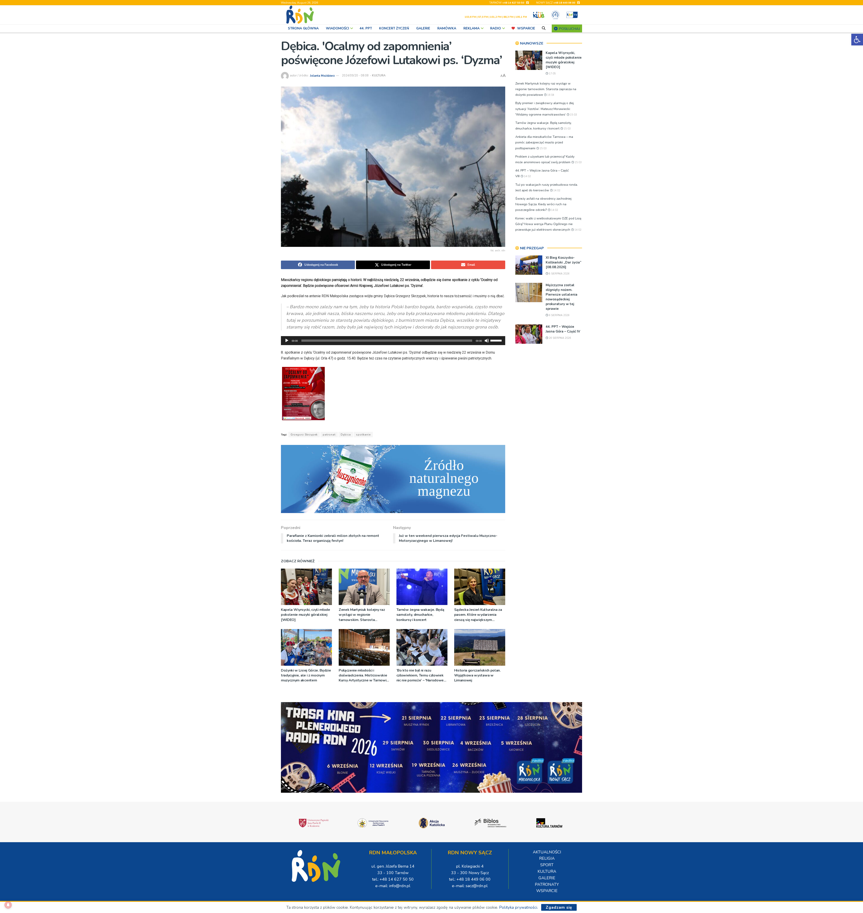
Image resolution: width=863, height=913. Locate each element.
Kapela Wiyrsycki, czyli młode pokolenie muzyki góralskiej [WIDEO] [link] (305, 614)
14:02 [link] (527, 176)
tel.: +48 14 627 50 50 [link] (393, 879)
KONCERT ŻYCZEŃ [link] (394, 28)
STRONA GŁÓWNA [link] (303, 28)
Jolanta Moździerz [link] (322, 76)
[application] (393, 340)
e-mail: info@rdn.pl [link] (392, 885)
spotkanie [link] (363, 434)
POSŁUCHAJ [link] (569, 28)
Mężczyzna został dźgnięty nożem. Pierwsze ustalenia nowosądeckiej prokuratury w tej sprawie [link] (561, 297)
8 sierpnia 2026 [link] (558, 273)
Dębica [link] (346, 434)
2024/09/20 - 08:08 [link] (355, 76)
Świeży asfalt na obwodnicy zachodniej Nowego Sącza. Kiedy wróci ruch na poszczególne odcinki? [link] (543, 204)
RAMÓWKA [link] (446, 28)
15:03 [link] (573, 114)
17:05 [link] (552, 73)
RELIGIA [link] (547, 858)
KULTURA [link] (379, 76)
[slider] (496, 340)
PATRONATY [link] (547, 884)
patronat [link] (329, 434)
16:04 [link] (550, 95)
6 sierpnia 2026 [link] (558, 315)
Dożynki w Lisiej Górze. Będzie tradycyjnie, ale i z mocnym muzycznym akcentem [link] (306, 675)
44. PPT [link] (366, 28)
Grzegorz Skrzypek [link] (304, 434)
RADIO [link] (495, 28)
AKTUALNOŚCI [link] (547, 852)
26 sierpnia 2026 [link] (559, 338)
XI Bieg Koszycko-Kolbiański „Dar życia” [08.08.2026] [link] (563, 262)
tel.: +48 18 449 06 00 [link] (470, 879)
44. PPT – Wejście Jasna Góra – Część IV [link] (563, 329)
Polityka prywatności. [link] (518, 907)
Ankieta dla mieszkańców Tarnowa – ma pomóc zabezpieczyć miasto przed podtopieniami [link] (544, 142)
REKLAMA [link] (471, 28)
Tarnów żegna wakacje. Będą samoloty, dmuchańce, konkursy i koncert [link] (420, 614)
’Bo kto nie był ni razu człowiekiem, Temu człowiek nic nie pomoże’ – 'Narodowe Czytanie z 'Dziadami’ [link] (420, 675)
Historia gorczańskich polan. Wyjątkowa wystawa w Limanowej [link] (477, 675)
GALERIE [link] (423, 28)
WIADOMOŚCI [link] (337, 28)
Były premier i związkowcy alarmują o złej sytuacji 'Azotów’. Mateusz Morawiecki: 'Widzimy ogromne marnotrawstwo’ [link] (544, 108)
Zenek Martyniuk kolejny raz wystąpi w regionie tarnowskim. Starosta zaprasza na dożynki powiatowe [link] (362, 614)
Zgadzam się (559, 907)
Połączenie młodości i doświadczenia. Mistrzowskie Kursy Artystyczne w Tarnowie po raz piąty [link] (364, 675)
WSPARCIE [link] (526, 28)
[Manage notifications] (8, 905)
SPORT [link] (547, 865)
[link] (857, 39)
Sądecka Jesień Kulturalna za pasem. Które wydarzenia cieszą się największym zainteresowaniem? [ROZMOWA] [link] (478, 614)
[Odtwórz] (287, 340)
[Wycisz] (487, 340)
